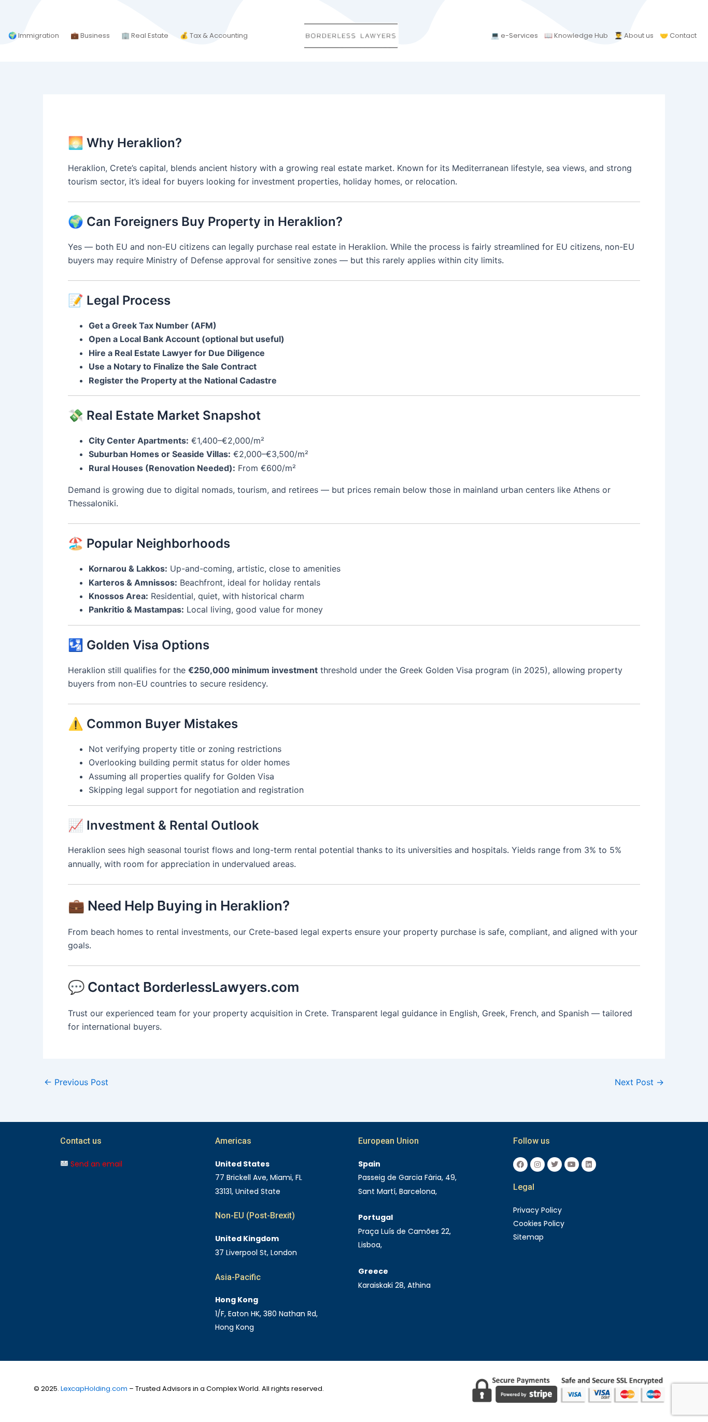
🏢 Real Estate (144, 35)
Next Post (639, 1082)
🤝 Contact (678, 35)
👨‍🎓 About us (634, 35)
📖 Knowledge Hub (576, 35)
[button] (36, 35)
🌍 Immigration (33, 35)
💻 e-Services (514, 35)
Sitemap (528, 1237)
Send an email (95, 1164)
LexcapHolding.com (94, 1388)
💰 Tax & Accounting (214, 35)
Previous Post (76, 1082)
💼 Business (90, 35)
